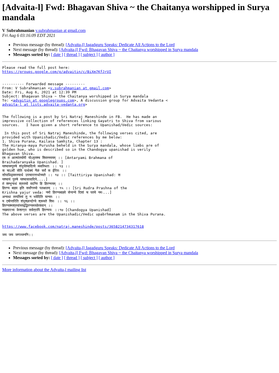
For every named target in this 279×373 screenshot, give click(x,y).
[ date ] (57, 54)
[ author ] (106, 54)
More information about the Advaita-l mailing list (44, 269)
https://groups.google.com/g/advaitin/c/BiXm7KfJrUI (56, 72)
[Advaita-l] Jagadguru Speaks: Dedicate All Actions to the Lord (120, 44)
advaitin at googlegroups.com (43, 100)
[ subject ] (89, 54)
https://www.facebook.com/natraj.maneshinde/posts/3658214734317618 (73, 226)
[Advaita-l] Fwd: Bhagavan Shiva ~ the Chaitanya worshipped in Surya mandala (128, 49)
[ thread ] (72, 54)
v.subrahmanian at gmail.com (60, 30)
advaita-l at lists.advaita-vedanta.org (43, 104)
